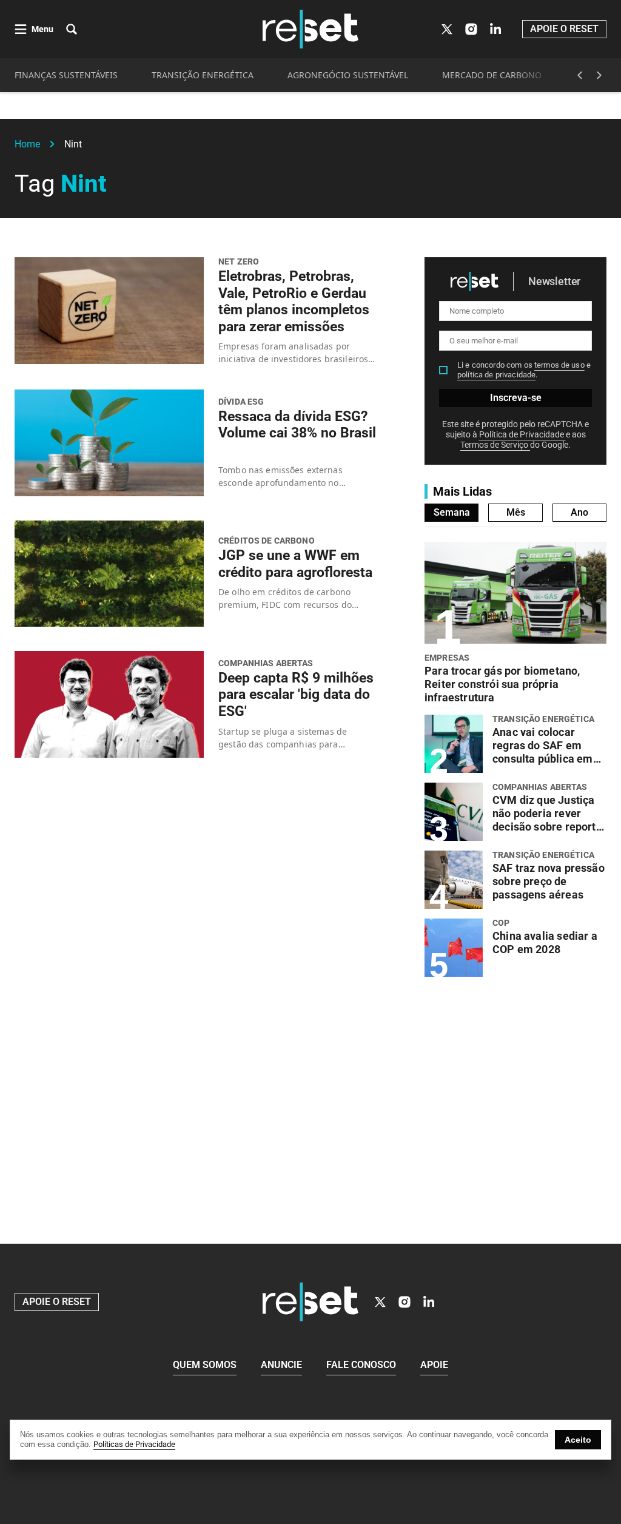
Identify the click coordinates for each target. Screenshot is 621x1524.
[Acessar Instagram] (471, 29)
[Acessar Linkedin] (495, 29)
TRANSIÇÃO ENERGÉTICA (202, 75)
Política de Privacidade (522, 434)
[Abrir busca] (71, 29)
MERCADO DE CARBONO (492, 75)
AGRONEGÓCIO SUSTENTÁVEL (347, 75)
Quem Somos (205, 1365)
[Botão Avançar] (599, 75)
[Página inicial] (310, 1302)
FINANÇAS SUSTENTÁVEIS (66, 75)
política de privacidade (496, 374)
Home (27, 144)
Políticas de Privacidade (134, 1444)
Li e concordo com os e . (524, 369)
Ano (579, 512)
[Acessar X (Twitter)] (447, 29)
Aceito (578, 1440)
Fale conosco (361, 1365)
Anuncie (281, 1365)
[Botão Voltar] (579, 75)
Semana (452, 512)
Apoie (434, 1365)
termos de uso (559, 364)
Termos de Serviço (495, 445)
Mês (515, 512)
